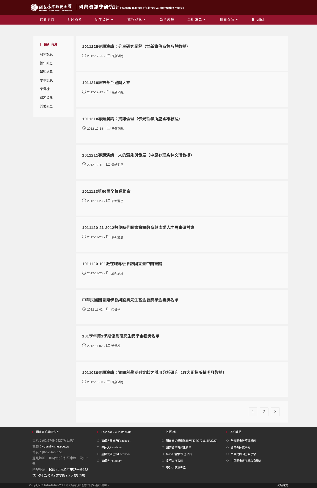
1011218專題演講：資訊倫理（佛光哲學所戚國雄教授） (132, 119)
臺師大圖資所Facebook (115, 440)
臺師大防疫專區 (176, 467)
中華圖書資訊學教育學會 (246, 460)
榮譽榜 (45, 89)
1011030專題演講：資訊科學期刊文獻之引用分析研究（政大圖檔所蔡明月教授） (154, 372)
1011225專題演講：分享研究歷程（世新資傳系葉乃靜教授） (136, 46)
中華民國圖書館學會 (243, 454)
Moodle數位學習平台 (179, 454)
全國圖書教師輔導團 (243, 440)
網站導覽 (283, 485)
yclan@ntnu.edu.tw (55, 446)
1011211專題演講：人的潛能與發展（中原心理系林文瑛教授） (138, 155)
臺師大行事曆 (174, 460)
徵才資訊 (46, 97)
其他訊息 (46, 106)
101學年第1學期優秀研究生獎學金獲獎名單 (121, 336)
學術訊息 (46, 71)
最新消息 (118, 56)
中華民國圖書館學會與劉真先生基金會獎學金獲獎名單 (130, 300)
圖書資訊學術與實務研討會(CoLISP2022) (191, 440)
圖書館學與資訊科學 (178, 447)
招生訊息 (46, 63)
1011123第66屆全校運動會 (106, 191)
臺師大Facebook (111, 447)
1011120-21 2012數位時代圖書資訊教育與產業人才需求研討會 (138, 227)
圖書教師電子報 (240, 447)
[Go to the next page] (275, 411)
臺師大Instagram (111, 460)
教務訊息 (46, 54)
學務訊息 (46, 80)
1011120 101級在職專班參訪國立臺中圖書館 (122, 264)
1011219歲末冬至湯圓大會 (106, 83)
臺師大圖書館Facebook (115, 454)
